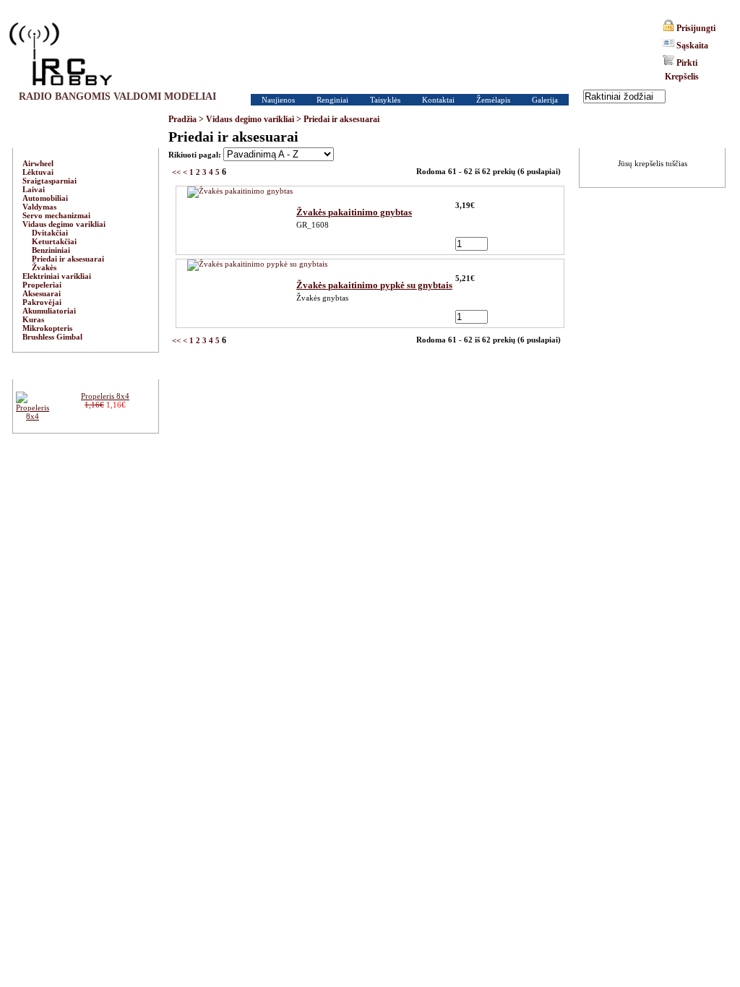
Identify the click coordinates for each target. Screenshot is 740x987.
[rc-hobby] (60, 54)
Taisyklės (385, 99)
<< (176, 172)
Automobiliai (45, 198)
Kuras (33, 319)
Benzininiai (51, 250)
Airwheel (37, 163)
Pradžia (182, 119)
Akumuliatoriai (49, 310)
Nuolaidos (85, 369)
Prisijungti (695, 28)
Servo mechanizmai (56, 215)
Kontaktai (438, 99)
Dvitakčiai (50, 232)
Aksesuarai (41, 293)
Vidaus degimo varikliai (250, 119)
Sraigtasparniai (49, 180)
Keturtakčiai (54, 241)
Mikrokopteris (47, 328)
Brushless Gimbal (52, 336)
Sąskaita (692, 45)
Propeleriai (41, 284)
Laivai (33, 189)
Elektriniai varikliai (56, 276)
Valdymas (39, 206)
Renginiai (332, 99)
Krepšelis (682, 77)
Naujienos (278, 99)
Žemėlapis (493, 99)
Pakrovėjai (41, 302)
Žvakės (44, 267)
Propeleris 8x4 (105, 396)
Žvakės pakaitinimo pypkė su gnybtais (374, 285)
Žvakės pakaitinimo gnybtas (354, 212)
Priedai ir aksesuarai (341, 119)
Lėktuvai (37, 172)
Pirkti (686, 63)
